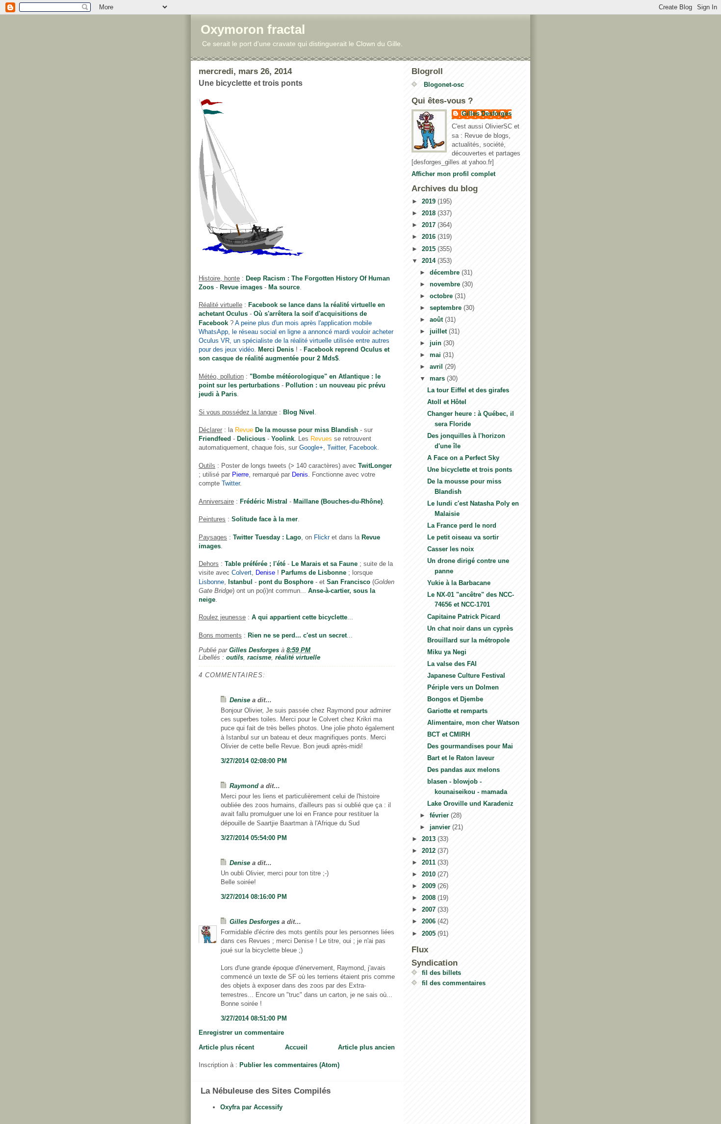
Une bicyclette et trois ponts (469, 469)
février (440, 815)
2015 (430, 249)
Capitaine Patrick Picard (463, 616)
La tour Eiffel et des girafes (468, 390)
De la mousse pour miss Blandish (306, 430)
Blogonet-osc (443, 84)
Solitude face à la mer (265, 519)
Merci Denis (276, 349)
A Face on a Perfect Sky (463, 457)
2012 (430, 850)
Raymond (244, 786)
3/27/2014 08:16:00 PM (254, 896)
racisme (259, 657)
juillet (439, 331)
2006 (430, 921)
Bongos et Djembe (455, 699)
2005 (430, 933)
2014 (430, 260)
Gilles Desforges (255, 921)
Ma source (284, 287)
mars (438, 378)
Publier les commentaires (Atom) (289, 1065)
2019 (430, 201)
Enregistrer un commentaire (241, 1032)
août (437, 319)
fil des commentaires (454, 983)
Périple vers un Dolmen (463, 687)
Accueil (296, 1047)
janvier (441, 827)
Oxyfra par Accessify (251, 1107)
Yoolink (282, 438)
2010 (430, 874)
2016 (430, 236)
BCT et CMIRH (448, 734)
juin (436, 343)
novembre (446, 284)
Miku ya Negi (446, 652)
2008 (430, 897)
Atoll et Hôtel (446, 402)
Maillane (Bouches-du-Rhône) (338, 501)
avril (437, 366)
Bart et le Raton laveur (460, 758)
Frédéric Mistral (263, 501)
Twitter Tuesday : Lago (267, 537)
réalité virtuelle (297, 657)
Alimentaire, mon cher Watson (473, 722)
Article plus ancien (366, 1047)
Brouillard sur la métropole (468, 640)
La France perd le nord (461, 525)
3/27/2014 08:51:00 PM (254, 1018)
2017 (430, 225)
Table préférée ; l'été (255, 563)
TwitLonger (375, 465)
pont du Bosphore (285, 582)
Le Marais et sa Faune (324, 563)
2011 (430, 862)
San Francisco (348, 582)
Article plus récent (226, 1047)
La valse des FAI (452, 663)
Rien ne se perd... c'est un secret (297, 635)
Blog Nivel (298, 412)
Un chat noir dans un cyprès (470, 628)
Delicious (251, 438)
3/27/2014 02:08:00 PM (254, 761)
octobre (442, 296)
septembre (447, 307)
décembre (446, 272)
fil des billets (441, 972)
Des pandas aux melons (463, 769)
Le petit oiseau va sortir (463, 537)
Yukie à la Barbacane (458, 583)
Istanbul (240, 582)
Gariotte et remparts (457, 711)
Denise (240, 700)
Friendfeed (215, 438)
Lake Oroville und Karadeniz (470, 803)
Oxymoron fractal (253, 29)
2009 (430, 886)
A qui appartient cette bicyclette (299, 617)
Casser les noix (450, 549)
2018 (430, 213)
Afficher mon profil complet (453, 174)
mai (436, 354)
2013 (430, 839)
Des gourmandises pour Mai (470, 746)
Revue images (241, 287)
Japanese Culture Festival (466, 675)
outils (234, 657)
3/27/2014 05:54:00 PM (254, 838)
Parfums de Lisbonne (313, 572)
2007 (430, 909)
